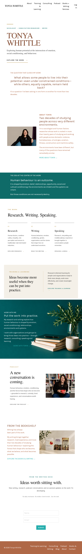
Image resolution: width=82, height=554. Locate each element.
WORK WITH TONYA (21, 346)
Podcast (57, 3)
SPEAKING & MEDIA (62, 251)
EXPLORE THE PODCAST (19, 404)
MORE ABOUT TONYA (48, 158)
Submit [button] (41, 527)
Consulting (47, 3)
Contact (72, 549)
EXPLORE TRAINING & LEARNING (59, 289)
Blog (57, 549)
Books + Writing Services (65, 6)
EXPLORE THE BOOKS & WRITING (21, 459)
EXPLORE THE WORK (17, 60)
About (29, 3)
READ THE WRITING (38, 251)
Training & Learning (37, 6)
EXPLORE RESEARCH (16, 251)
